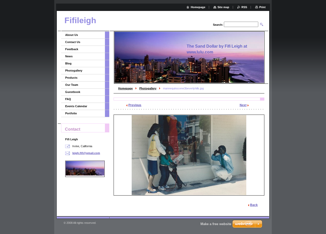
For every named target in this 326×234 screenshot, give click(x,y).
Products (71, 77)
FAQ (68, 99)
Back (254, 205)
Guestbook (72, 91)
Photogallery (147, 88)
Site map (223, 7)
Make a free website (215, 224)
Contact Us (72, 42)
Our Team (71, 84)
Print (262, 7)
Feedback (71, 49)
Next (243, 105)
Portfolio (71, 113)
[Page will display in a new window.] (189, 155)
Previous (134, 105)
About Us (71, 34)
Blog (68, 63)
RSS (244, 7)
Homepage (125, 88)
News (69, 56)
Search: (218, 24)
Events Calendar (76, 106)
